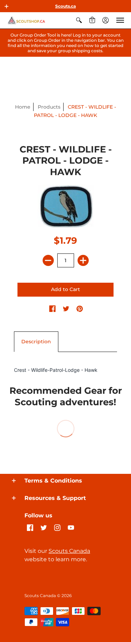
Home (22, 107)
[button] (6, 6)
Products (49, 107)
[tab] (36, 341)
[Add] (83, 260)
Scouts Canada (69, 551)
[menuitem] (79, 20)
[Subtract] (48, 260)
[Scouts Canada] (26, 20)
